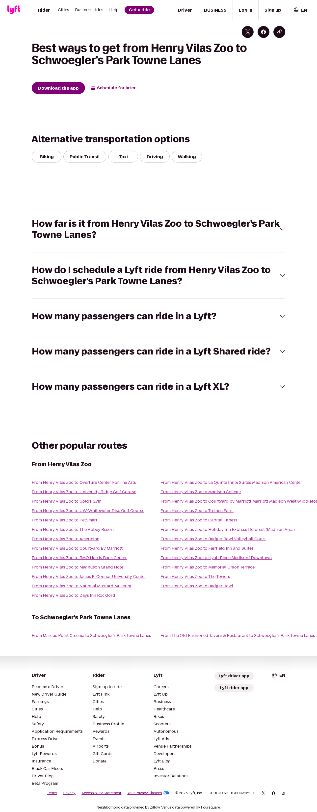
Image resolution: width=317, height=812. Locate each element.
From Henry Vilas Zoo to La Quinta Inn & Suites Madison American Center (231, 482)
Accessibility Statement (101, 792)
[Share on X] (248, 32)
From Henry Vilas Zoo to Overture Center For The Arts (84, 482)
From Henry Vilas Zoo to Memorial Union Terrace (207, 567)
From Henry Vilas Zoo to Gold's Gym (66, 501)
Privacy (69, 792)
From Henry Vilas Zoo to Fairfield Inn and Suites (207, 548)
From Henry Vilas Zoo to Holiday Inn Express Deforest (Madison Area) (227, 529)
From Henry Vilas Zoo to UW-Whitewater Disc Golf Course (88, 511)
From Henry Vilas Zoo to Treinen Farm (197, 511)
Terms (52, 792)
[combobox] (300, 10)
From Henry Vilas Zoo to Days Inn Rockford (73, 595)
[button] (158, 229)
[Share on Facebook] (263, 32)
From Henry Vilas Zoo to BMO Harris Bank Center (79, 558)
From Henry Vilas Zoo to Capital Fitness (198, 520)
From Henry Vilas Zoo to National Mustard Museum (81, 586)
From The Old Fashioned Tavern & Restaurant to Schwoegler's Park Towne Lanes (237, 635)
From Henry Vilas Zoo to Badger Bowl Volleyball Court (213, 539)
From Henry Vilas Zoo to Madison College (200, 492)
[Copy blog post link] (279, 32)
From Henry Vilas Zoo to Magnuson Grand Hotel (78, 567)
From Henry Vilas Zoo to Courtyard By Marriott (77, 548)
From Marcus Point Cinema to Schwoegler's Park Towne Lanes (91, 635)
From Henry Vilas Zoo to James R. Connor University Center (89, 576)
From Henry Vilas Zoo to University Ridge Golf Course (84, 492)
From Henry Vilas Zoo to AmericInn (65, 539)
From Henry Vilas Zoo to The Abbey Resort (73, 529)
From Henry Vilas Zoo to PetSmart (64, 520)
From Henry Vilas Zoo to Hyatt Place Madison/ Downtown (216, 558)
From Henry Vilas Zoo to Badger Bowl (196, 586)
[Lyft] (14, 10)
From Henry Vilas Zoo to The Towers (195, 576)
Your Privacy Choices (144, 792)
